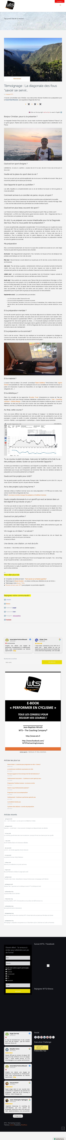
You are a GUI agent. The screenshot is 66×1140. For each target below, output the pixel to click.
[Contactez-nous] (53, 1037)
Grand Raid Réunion (11, 100)
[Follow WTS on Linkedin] (44, 1037)
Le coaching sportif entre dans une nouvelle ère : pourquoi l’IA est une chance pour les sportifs (29, 835)
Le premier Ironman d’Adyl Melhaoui (13, 857)
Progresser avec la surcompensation (17, 792)
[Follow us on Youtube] (47, 1037)
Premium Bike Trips (40, 1051)
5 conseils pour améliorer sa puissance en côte (20, 769)
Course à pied (10, 974)
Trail (8, 976)
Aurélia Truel (34, 397)
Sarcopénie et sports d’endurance (13, 908)
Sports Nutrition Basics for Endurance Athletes (16, 842)
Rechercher (51, 662)
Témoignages (17, 78)
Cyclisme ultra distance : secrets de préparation (20, 806)
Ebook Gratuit (19, 581)
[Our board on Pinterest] (41, 1037)
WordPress (24, 1125)
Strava (8, 603)
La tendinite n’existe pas (14, 802)
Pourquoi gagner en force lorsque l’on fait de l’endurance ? (23, 773)
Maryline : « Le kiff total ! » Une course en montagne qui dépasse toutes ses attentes (26, 828)
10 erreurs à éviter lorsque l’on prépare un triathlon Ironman (27, 495)
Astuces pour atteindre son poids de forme (15, 864)
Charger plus (17, 1116)
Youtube (8, 619)
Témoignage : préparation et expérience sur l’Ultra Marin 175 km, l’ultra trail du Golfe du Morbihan (29, 922)
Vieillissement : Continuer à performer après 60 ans (21, 797)
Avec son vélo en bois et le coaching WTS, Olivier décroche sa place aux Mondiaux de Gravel (28, 915)
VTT (8, 978)
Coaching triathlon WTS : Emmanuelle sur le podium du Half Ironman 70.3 (23, 900)
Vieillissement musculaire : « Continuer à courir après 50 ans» (24, 778)
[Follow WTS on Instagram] (50, 1037)
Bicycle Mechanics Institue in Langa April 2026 (16, 871)
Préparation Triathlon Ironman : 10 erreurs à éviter (21, 783)
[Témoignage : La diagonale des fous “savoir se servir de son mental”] (33, 59)
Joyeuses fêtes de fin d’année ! (12, 893)
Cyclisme (9, 971)
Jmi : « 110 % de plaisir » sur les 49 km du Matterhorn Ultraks (19, 821)
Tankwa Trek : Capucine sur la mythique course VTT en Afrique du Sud (22, 886)
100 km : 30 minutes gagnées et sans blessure (16, 850)
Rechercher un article (10, 658)
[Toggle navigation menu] (60, 5)
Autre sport (10, 980)
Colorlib (12, 1125)
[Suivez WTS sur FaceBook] (35, 1037)
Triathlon (9, 969)
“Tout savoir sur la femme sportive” (36, 579)
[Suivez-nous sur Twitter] (38, 1037)
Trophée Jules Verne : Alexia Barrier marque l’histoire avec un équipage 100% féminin (26, 879)
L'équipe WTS (9, 94)
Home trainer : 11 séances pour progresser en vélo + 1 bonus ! (24, 764)
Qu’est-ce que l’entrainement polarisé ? (18, 788)
